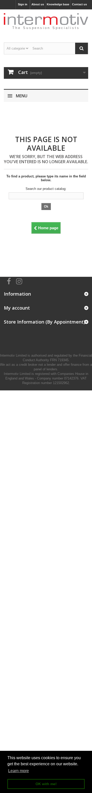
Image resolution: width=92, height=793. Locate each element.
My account (17, 308)
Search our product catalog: (46, 189)
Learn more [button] (18, 771)
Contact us (79, 4)
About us (37, 4)
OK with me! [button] (46, 784)
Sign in (22, 4)
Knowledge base (58, 4)
